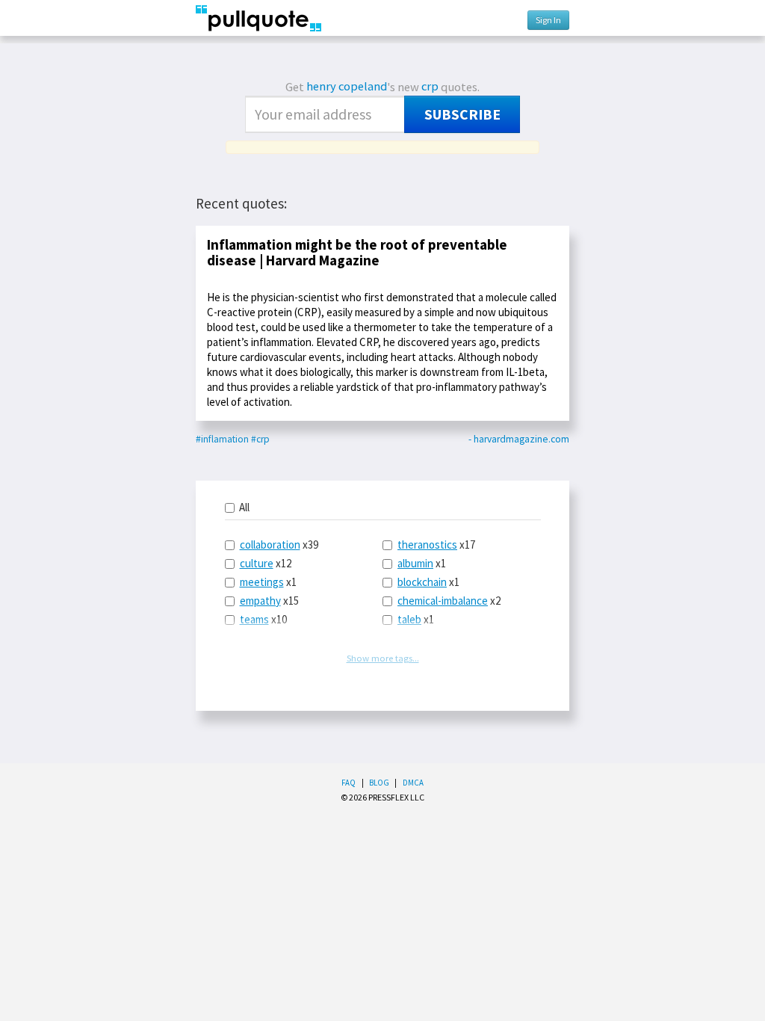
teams (254, 619)
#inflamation (222, 439)
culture (256, 563)
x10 (263, 619)
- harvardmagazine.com (518, 439)
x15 (269, 600)
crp (430, 86)
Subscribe (462, 114)
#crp (260, 439)
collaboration (270, 544)
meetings (262, 582)
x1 (268, 582)
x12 (265, 563)
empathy (260, 600)
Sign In (548, 19)
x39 (279, 544)
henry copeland (346, 86)
